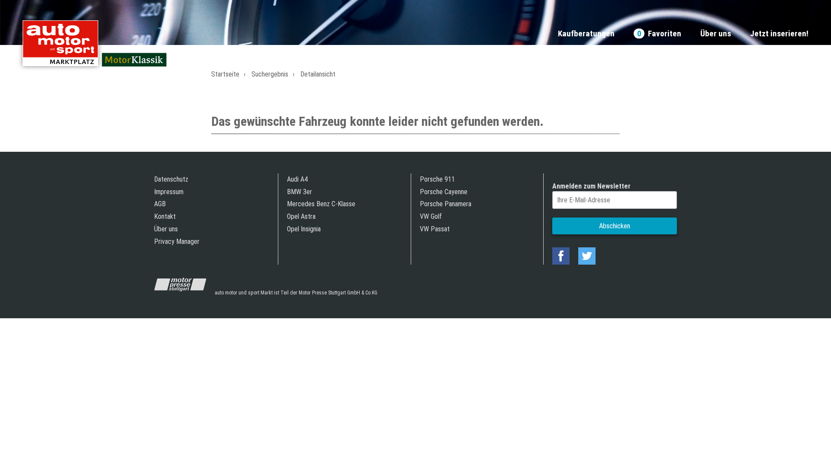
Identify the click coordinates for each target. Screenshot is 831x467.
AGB (160, 204)
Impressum (169, 192)
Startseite (225, 74)
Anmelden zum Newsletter (591, 186)
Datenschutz (171, 179)
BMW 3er (299, 192)
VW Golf (431, 216)
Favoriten (659, 33)
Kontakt (165, 216)
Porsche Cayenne (443, 192)
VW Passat (435, 229)
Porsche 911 (437, 179)
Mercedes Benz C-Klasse (321, 204)
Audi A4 (297, 179)
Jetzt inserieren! (779, 33)
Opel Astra (301, 216)
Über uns (715, 33)
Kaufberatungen (586, 33)
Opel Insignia (304, 229)
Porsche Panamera (445, 204)
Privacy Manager (177, 241)
